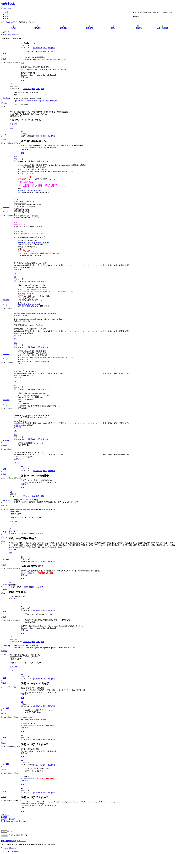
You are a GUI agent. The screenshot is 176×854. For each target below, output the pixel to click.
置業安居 (4, 537)
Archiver (20, 841)
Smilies (25, 821)
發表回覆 (4, 835)
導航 (6, 18)
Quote (16, 821)
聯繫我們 (13, 841)
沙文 (4, 53)
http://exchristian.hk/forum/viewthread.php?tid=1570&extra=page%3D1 (44, 69)
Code (20, 821)
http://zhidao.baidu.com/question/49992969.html (33, 243)
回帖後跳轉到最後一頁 (19, 835)
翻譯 (45, 48)
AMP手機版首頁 (162, 28)
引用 (26, 77)
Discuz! (11, 848)
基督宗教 (14, 22)
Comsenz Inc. (14, 851)
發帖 (13, 34)
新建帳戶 (4, 8)
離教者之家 (5, 22)
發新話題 (11, 819)
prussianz (6, 207)
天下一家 (4, 212)
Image (8, 821)
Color (4, 821)
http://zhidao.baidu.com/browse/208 (29, 190)
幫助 (6, 16)
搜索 (6, 14)
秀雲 (4, 532)
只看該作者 (38, 48)
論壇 (6, 12)
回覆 (9, 34)
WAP (24, 841)
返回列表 (4, 34)
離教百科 (38, 28)
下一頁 (6, 32)
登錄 (9, 8)
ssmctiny (6, 584)
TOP (22, 80)
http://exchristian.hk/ (20, 203)
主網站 (13, 28)
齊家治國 (4, 103)
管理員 (3, 59)
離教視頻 (89, 28)
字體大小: (24, 45)
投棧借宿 (4, 589)
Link (12, 821)
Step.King (6, 98)
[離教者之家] (8, 3)
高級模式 (4, 819)
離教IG (114, 28)
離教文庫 (63, 28)
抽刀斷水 (6, 559)
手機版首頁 (138, 28)
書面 (49, 48)
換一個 (9, 831)
